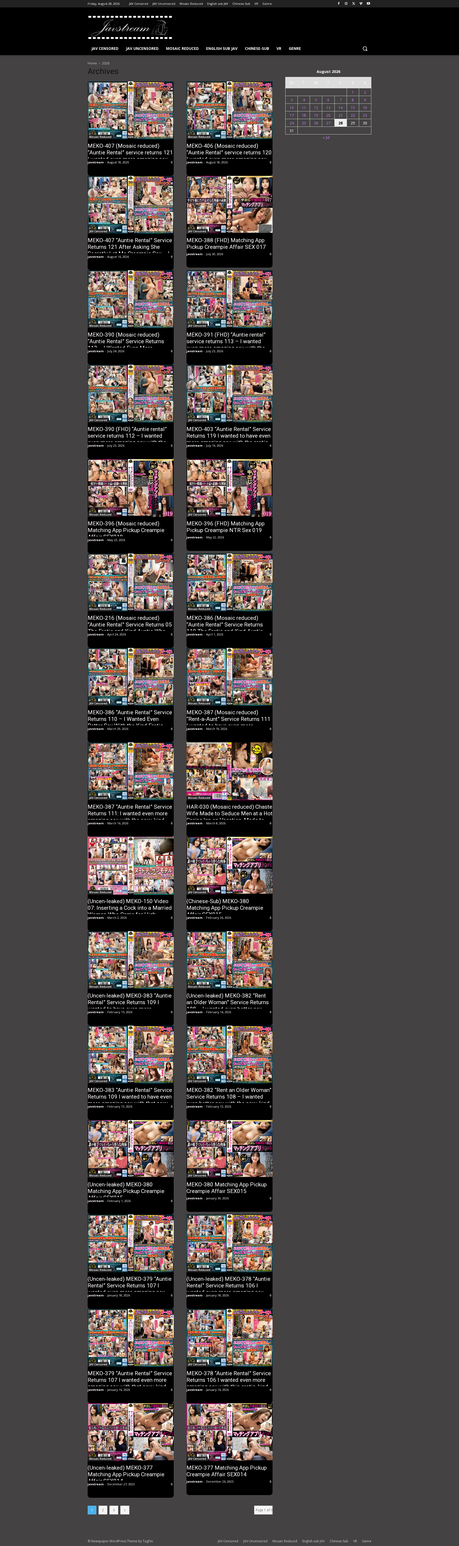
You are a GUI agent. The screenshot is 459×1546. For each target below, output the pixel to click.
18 (304, 115)
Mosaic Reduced (100, 137)
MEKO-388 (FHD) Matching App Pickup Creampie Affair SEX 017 (226, 243)
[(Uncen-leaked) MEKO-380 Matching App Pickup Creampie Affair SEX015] (131, 1149)
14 (340, 107)
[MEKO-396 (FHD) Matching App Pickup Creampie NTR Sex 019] (229, 488)
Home (92, 63)
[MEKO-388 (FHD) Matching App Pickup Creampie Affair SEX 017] (229, 205)
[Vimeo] (361, 4)
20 (328, 115)
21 (340, 115)
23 (365, 115)
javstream (96, 162)
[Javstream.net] (130, 27)
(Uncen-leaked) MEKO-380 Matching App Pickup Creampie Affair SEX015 (126, 1191)
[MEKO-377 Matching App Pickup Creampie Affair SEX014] (229, 1432)
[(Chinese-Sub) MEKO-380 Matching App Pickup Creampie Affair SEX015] (229, 866)
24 (292, 122)
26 (316, 122)
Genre (366, 1541)
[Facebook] (339, 4)
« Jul (326, 137)
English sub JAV (313, 1541)
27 (328, 122)
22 (353, 115)
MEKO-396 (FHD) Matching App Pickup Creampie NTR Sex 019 (225, 526)
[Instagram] (346, 4)
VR (355, 1541)
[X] (354, 4)
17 (292, 115)
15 (353, 107)
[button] (365, 48)
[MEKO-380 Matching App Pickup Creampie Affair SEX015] (229, 1149)
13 (328, 107)
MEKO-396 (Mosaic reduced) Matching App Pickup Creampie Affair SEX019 (126, 530)
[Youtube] (368, 4)
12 (316, 107)
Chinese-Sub (339, 1541)
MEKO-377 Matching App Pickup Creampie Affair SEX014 (226, 1471)
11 (304, 107)
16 (365, 107)
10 (292, 107)
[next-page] (124, 1510)
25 (304, 122)
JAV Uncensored (255, 1541)
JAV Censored (98, 231)
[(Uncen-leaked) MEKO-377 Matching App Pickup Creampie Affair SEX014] (131, 1432)
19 (316, 115)
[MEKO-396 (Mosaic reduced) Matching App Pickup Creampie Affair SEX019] (131, 488)
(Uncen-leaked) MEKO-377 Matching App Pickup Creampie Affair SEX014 (126, 1474)
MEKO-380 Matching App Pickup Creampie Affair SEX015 (226, 1187)
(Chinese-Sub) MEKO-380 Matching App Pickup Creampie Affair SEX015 (224, 908)
